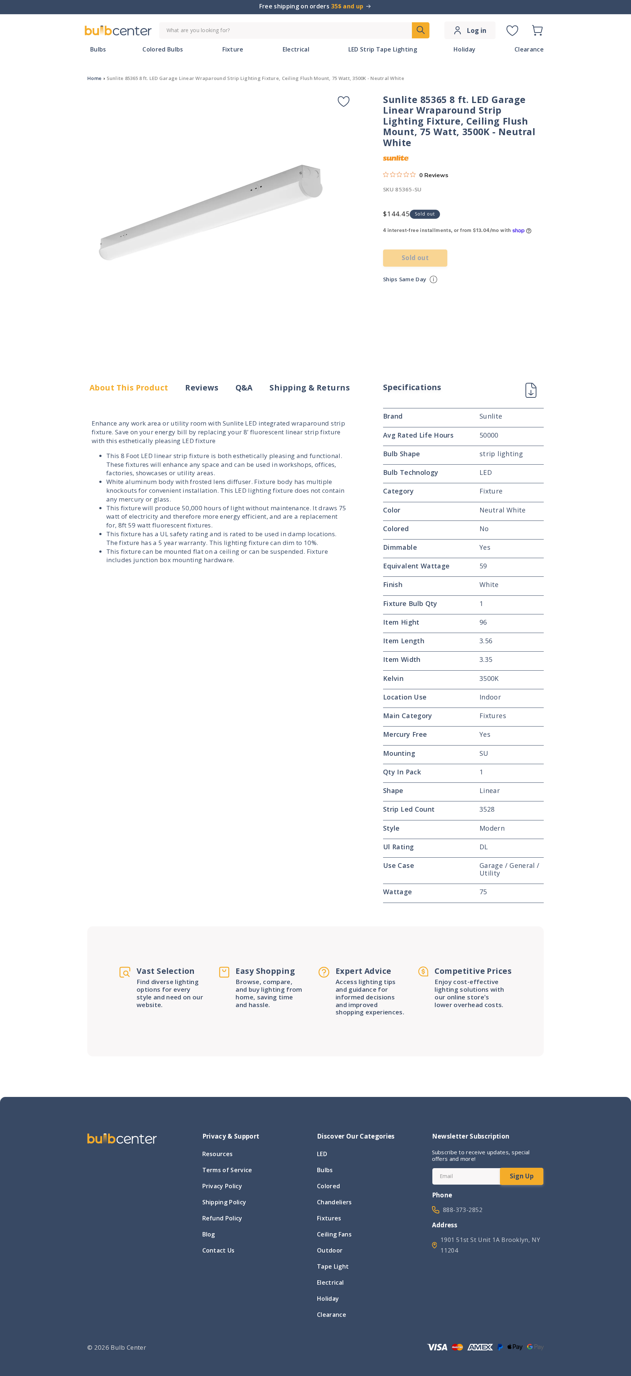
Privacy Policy (222, 1186)
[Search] (420, 30)
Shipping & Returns (309, 388)
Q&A (244, 388)
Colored (328, 1186)
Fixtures (329, 1218)
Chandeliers (334, 1202)
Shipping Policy (224, 1202)
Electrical (330, 1282)
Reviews (201, 388)
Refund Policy (222, 1218)
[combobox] (294, 30)
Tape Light (333, 1266)
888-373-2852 (463, 1210)
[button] (537, 30)
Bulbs (325, 1170)
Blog (208, 1234)
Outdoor (330, 1250)
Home (94, 78)
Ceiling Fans (334, 1234)
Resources (217, 1154)
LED (322, 1154)
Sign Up (522, 1176)
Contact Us (218, 1250)
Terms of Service (227, 1170)
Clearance (331, 1315)
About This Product (128, 388)
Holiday (328, 1299)
